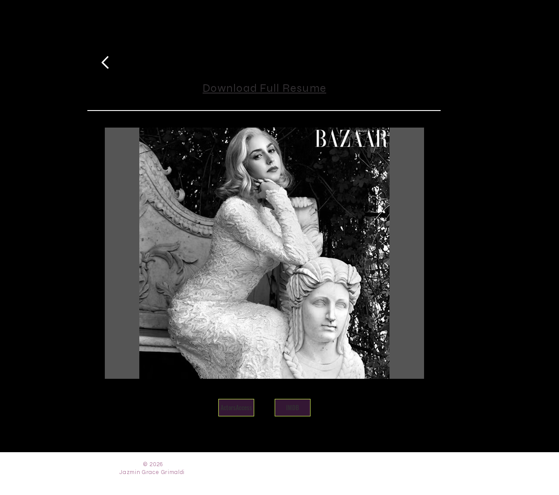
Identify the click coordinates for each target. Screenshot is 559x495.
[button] (264, 253)
